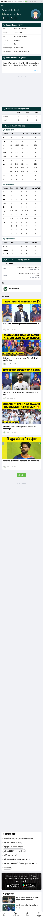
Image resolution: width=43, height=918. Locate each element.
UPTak (15, 1)
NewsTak (10, 1)
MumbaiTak (21, 1)
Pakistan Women (18, 65)
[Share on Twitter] (4, 18)
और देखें (20, 475)
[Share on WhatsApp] (12, 18)
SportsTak (4, 1)
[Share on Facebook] (8, 18)
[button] (21, 310)
